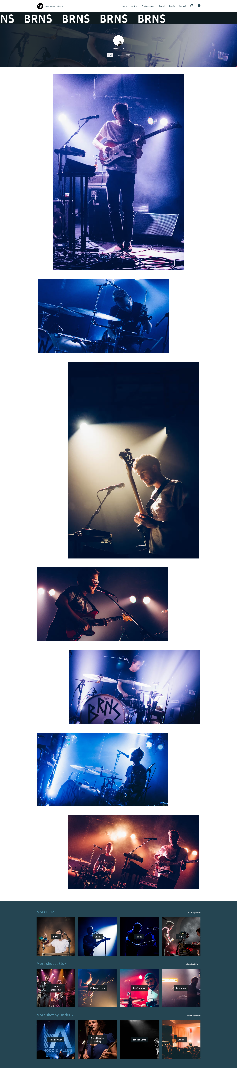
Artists (134, 6)
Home (124, 6)
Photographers (148, 6)
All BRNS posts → (193, 912)
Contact (182, 6)
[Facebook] (199, 6)
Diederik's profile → (193, 1015)
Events (172, 6)
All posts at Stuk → (193, 964)
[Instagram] (191, 6)
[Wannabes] (40, 6)
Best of (162, 6)
